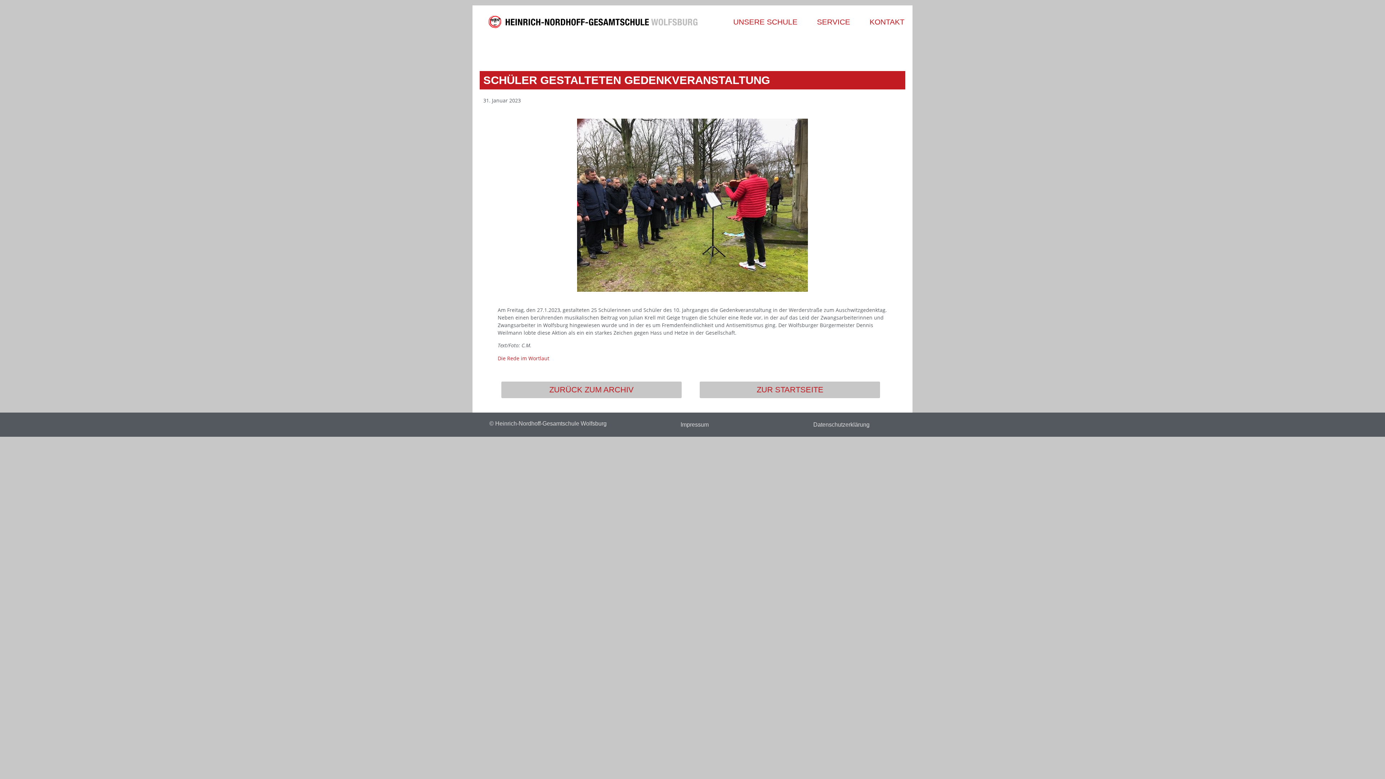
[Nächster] (797, 49)
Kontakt (887, 22)
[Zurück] (587, 49)
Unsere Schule (765, 22)
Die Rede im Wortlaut (523, 358)
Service (833, 22)
